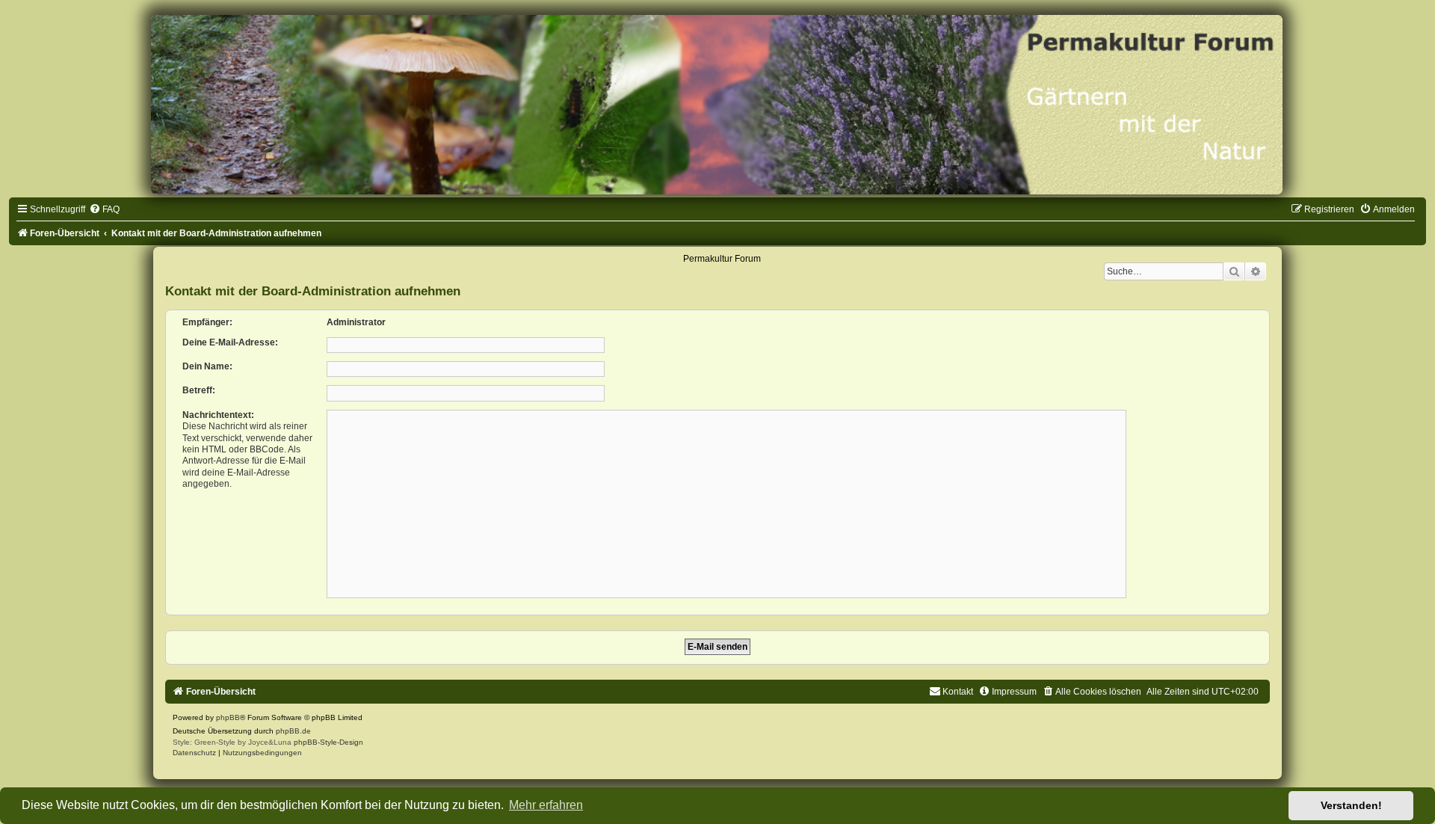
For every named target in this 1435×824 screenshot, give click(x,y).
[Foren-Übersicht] (717, 104)
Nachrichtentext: (218, 415)
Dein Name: (207, 366)
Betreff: (198, 390)
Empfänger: (207, 322)
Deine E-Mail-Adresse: (230, 342)
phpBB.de (293, 731)
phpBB (228, 717)
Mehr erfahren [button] (546, 805)
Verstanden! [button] (1351, 805)
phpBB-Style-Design (328, 742)
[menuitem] (104, 209)
